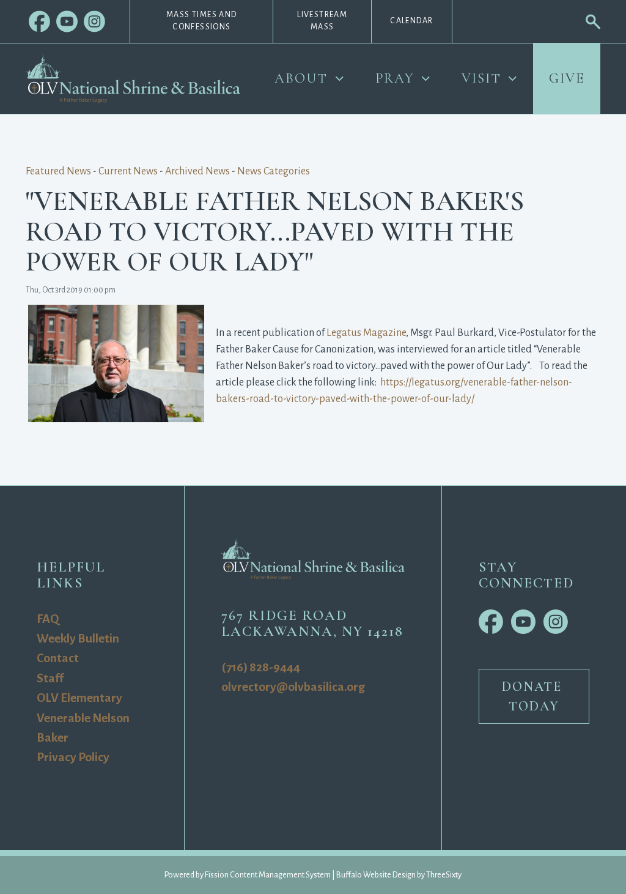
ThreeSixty (444, 874)
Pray (394, 78)
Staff (50, 678)
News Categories (273, 171)
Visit (481, 78)
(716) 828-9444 (260, 667)
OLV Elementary (79, 697)
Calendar (411, 21)
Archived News (197, 171)
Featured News (58, 171)
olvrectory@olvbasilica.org (293, 686)
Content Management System (280, 874)
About (301, 78)
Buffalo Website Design (376, 874)
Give (566, 78)
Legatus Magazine (366, 332)
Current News (128, 171)
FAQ (48, 619)
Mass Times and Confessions (201, 20)
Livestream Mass (322, 20)
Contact (58, 658)
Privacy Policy (73, 757)
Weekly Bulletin (78, 638)
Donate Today (534, 696)
